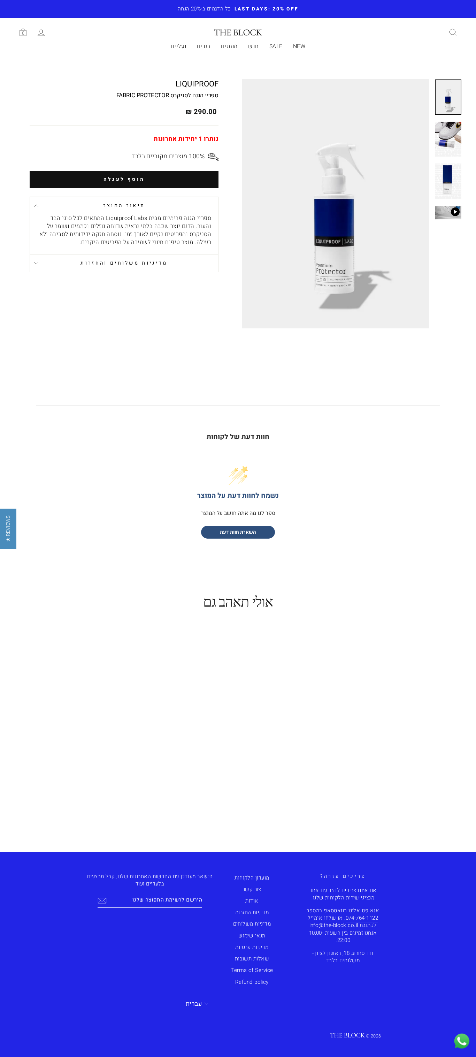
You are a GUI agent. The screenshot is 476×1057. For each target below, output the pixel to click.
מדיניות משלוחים (252, 924)
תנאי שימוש (252, 936)
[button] (8, 529)
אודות (251, 901)
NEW (299, 46)
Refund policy (252, 982)
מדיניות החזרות (252, 912)
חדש (253, 46)
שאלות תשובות (252, 959)
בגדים (203, 46)
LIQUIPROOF (197, 84)
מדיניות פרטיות (251, 947)
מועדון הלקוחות (252, 878)
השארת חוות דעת (238, 532)
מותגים (229, 46)
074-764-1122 (362, 918)
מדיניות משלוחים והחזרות (123, 263)
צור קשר (252, 889)
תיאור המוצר (124, 205)
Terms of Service (252, 970)
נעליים (178, 46)
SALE (276, 46)
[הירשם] (102, 900)
